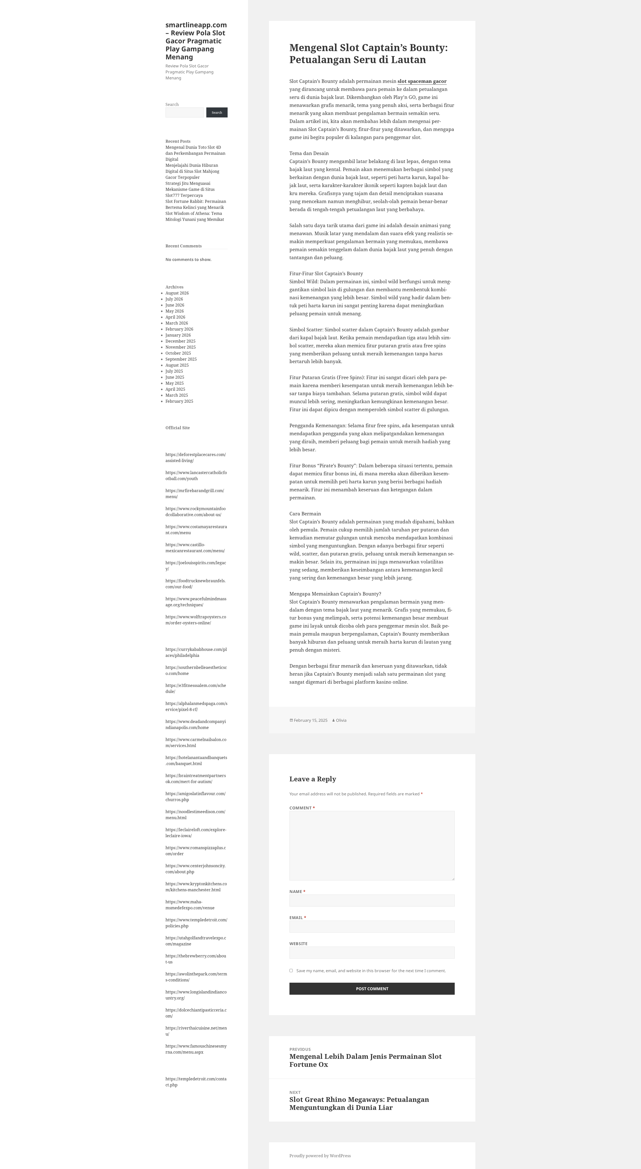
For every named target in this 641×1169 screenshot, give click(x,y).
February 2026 (179, 329)
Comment (302, 808)
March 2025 (177, 395)
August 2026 (177, 293)
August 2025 (177, 365)
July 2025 (174, 371)
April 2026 (175, 317)
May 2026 (175, 311)
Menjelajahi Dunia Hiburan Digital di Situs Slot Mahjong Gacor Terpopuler (192, 171)
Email (297, 917)
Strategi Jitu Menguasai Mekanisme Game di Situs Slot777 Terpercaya (190, 189)
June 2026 (175, 305)
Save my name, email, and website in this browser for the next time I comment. (371, 970)
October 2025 (178, 353)
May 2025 (175, 383)
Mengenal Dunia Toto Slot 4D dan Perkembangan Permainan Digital (195, 153)
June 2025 (175, 377)
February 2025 (179, 401)
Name (297, 891)
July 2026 (174, 299)
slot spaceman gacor (422, 81)
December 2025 (181, 341)
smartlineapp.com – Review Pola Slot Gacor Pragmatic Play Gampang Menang (196, 40)
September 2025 (181, 359)
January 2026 (178, 335)
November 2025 (181, 347)
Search (172, 104)
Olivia (341, 720)
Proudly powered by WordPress (320, 1155)
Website (298, 943)
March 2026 (177, 323)
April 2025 (175, 389)
